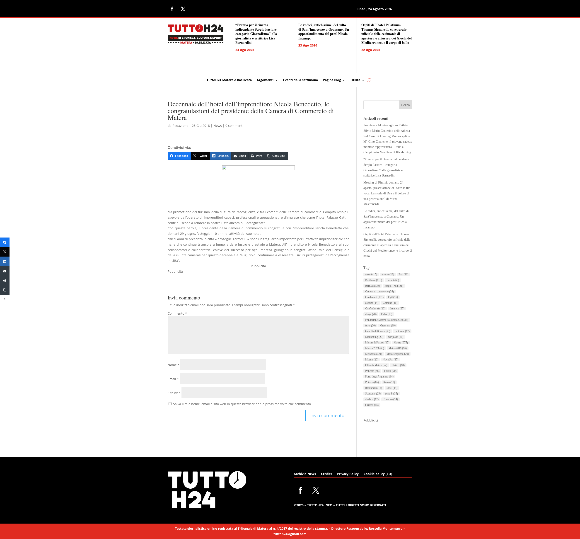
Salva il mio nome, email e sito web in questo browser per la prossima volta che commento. (242, 404)
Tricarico (390, 399)
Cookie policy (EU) (378, 474)
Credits (326, 474)
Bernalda (372, 285)
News (217, 125)
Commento (177, 313)
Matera (401, 342)
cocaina (371, 302)
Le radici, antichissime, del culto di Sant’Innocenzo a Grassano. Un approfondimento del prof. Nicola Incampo (323, 31)
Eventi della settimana (300, 80)
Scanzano (373, 393)
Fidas (386, 314)
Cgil (393, 297)
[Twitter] (5, 252)
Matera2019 (398, 348)
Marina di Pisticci (377, 342)
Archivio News (305, 474)
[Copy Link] (5, 290)
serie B (391, 393)
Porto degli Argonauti (379, 376)
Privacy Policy (348, 474)
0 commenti (234, 125)
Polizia (390, 370)
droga (371, 314)
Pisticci (398, 365)
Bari (403, 274)
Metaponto (373, 353)
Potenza (372, 382)
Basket (393, 280)
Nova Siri (390, 359)
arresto (388, 274)
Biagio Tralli (393, 285)
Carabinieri (374, 297)
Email (173, 379)
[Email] (5, 271)
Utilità (355, 80)
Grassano (388, 325)
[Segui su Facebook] (172, 8)
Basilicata (373, 280)
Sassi (392, 388)
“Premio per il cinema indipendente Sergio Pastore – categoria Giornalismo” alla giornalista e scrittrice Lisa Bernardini (257, 33)
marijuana (395, 336)
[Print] (5, 280)
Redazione (180, 125)
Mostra (371, 359)
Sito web (174, 393)
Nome (173, 365)
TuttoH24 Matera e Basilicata (229, 80)
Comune (390, 302)
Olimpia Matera (376, 365)
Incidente (402, 331)
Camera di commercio (379, 291)
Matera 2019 (374, 348)
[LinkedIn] (5, 261)
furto (370, 325)
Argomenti (265, 80)
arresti (371, 274)
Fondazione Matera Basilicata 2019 (386, 319)
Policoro (372, 370)
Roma (389, 382)
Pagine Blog (332, 80)
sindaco (372, 399)
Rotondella (373, 388)
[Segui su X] (183, 8)
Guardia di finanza (377, 331)
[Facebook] (5, 242)
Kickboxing (374, 336)
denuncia (397, 308)
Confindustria (375, 308)
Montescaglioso (398, 353)
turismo (372, 405)
